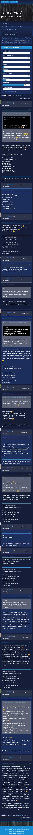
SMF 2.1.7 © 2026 (13, 831)
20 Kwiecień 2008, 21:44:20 (8, 473)
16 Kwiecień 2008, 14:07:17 (8, 222)
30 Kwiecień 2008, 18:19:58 (8, 763)
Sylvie (23, 32)
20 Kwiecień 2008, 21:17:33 (8, 318)
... (15, 95)
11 (16, 95)
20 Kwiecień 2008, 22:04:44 (8, 532)
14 (22, 95)
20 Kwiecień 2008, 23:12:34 (8, 596)
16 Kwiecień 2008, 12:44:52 (8, 109)
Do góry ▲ (22, 827)
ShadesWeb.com (20, 833)
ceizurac (10, 216)
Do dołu (3, 95)
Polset (9, 431)
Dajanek (10, 257)
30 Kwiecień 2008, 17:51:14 (8, 697)
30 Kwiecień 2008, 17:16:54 (8, 642)
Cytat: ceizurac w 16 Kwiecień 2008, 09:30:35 (15, 113)
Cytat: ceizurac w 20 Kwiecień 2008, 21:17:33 (15, 397)
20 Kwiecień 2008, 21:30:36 (8, 393)
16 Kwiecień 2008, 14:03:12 (8, 190)
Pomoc (9, 827)
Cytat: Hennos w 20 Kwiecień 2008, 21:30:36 (15, 478)
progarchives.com (25, 805)
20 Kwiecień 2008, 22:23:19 (8, 556)
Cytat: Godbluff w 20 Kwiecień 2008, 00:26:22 (15, 322)
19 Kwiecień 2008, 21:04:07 (8, 263)
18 (27, 95)
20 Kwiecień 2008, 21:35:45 (8, 437)
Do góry (3, 815)
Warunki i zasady (15, 827)
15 (24, 95)
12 (18, 95)
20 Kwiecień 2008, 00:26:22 (8, 284)
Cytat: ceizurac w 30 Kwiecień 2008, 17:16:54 (15, 702)
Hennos (9, 103)
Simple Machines (20, 831)
